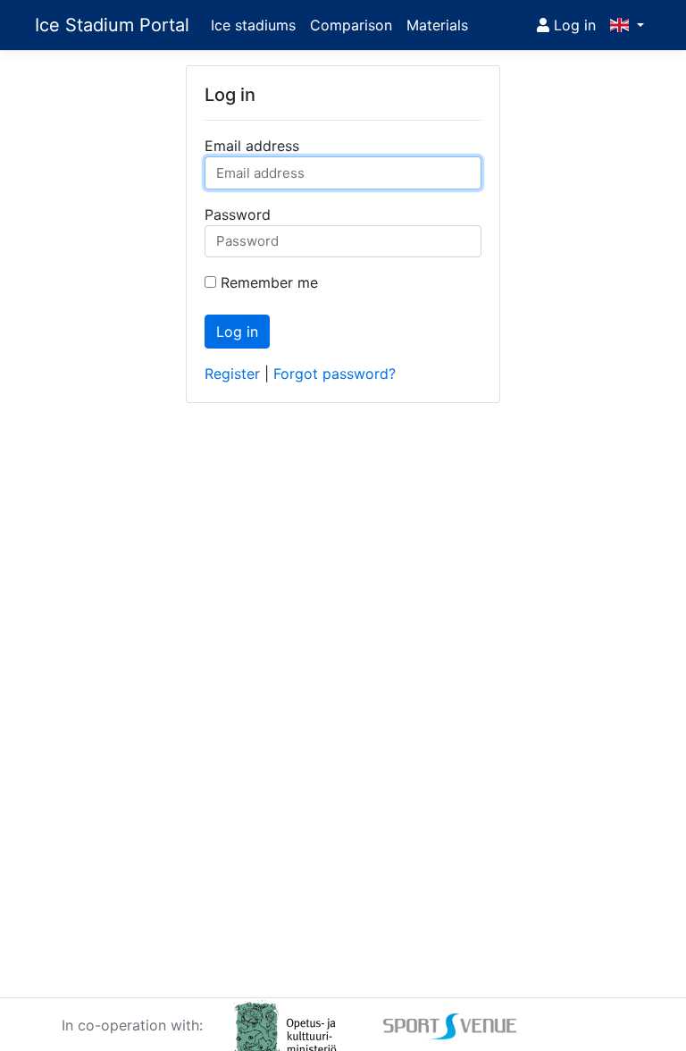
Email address (252, 146)
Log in (572, 25)
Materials (437, 25)
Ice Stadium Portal (112, 25)
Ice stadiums (253, 25)
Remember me (269, 282)
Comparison (351, 25)
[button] (627, 25)
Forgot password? (334, 374)
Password (238, 214)
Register (232, 374)
